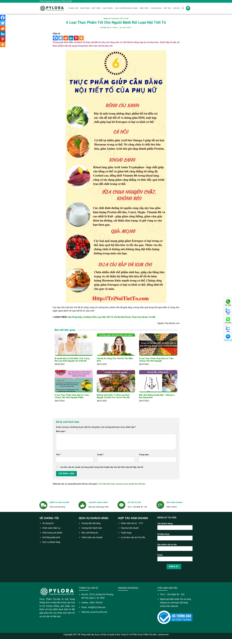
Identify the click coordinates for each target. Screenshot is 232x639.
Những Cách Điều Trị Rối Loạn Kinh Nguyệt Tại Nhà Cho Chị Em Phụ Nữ (113, 396)
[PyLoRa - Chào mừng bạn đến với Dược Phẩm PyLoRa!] (51, 8)
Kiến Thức (144, 8)
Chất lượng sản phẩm (52, 532)
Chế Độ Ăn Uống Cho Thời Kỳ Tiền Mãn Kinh (115, 359)
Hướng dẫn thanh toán (91, 528)
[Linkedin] (71, 38)
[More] (81, 38)
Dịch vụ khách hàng (51, 542)
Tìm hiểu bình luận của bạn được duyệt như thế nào (121, 484)
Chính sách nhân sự (51, 528)
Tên (58, 455)
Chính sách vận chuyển (91, 537)
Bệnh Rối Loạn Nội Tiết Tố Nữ (116, 19)
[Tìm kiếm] (183, 8)
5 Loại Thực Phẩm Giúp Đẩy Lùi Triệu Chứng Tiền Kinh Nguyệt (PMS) (72, 396)
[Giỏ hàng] (188, 8)
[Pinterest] (76, 38)
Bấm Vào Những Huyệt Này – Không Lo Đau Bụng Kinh (157, 396)
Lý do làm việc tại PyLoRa (133, 537)
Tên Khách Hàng (165, 524)
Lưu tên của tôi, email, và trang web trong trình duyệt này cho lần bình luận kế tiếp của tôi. (102, 467)
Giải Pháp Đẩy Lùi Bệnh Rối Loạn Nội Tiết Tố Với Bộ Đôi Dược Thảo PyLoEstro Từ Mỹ (111, 317)
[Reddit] (65, 38)
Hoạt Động (108, 8)
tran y (129, 28)
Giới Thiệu (96, 8)
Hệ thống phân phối (51, 537)
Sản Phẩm (85, 8)
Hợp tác (167, 8)
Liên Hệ (176, 8)
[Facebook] (55, 38)
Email (100, 455)
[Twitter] (60, 38)
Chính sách (156, 8)
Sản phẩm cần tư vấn (167, 545)
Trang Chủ (73, 8)
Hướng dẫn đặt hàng (91, 523)
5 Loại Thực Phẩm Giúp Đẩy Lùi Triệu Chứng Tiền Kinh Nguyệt (156, 359)
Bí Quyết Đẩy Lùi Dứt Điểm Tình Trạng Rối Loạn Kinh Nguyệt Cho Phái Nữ (72, 359)
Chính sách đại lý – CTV (132, 523)
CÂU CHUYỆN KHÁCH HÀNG (126, 8)
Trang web (144, 455)
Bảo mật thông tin (89, 532)
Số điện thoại (163, 534)
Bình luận (61, 431)
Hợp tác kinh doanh (130, 528)
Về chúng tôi (48, 523)
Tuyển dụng (126, 532)
